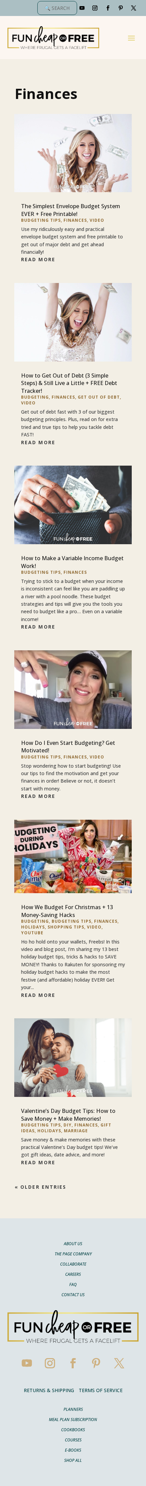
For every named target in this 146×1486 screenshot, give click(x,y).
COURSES (73, 1440)
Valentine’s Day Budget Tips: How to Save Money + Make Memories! (68, 1114)
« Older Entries (41, 1187)
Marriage (76, 1131)
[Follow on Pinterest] (121, 8)
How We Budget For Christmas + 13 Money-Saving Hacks (67, 910)
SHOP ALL (73, 1460)
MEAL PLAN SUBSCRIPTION (73, 1419)
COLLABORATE (73, 1264)
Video (97, 220)
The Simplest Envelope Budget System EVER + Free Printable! (70, 209)
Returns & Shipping (49, 1390)
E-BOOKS (73, 1450)
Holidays (33, 927)
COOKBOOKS (73, 1430)
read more (38, 259)
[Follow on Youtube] (82, 8)
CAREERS (73, 1274)
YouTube (32, 933)
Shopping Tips (66, 927)
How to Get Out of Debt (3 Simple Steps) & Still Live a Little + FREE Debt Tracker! (69, 383)
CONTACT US (73, 1295)
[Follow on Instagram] (95, 8)
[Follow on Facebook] (108, 8)
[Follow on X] (134, 8)
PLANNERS (73, 1409)
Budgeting (35, 397)
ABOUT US (73, 1244)
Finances (75, 220)
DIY (67, 1125)
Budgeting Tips (41, 220)
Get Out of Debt (99, 397)
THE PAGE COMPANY (73, 1254)
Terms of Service (101, 1390)
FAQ (73, 1284)
